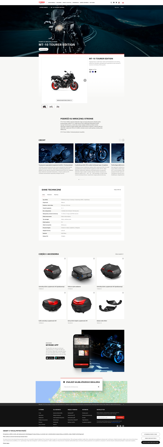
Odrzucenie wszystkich (150, 438)
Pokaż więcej (6, 443)
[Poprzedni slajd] (120, 140)
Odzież (122, 7)
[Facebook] (120, 426)
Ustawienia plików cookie (150, 434)
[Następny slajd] (123, 140)
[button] (44, 106)
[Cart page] (116, 2)
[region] (81, 437)
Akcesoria (117, 7)
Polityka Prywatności (115, 422)
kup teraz (92, 2)
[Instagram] (123, 426)
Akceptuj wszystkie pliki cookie (150, 442)
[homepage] (42, 2)
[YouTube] (117, 426)
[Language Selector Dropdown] (123, 2)
